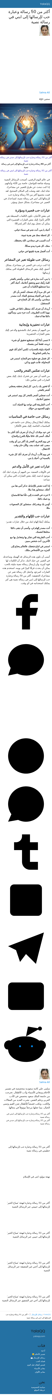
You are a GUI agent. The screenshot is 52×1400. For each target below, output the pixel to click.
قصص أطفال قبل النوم (36, 1365)
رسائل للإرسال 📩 (38, 1357)
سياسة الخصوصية (38, 1387)
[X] (26, 730)
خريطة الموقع (39, 1390)
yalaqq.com (39, 1336)
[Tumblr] (26, 874)
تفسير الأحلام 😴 (38, 1354)
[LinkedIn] (26, 922)
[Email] (26, 1019)
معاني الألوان (40, 1372)
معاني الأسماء (39, 1368)
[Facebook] (26, 634)
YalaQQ (45, 4)
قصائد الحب (40, 1361)
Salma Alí (44, 92)
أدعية (43, 1350)
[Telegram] (26, 971)
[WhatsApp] (26, 826)
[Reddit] (26, 1067)
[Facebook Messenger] (26, 682)
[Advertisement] (26, 63)
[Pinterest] (26, 778)
